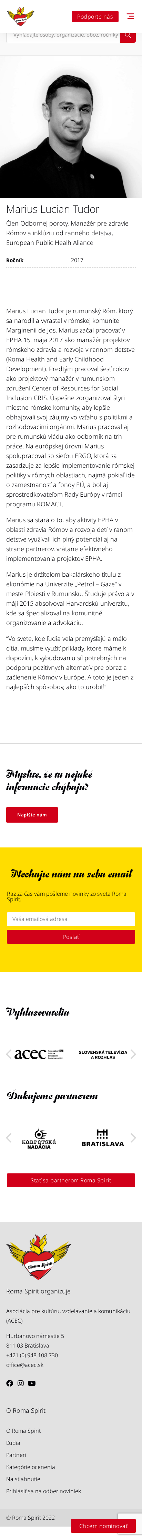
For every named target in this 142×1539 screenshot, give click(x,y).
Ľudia (13, 1443)
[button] (133, 1054)
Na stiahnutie (23, 1479)
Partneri (16, 1455)
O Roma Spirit (23, 1430)
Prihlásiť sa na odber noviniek (43, 1491)
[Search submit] (128, 35)
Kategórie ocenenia (30, 1467)
